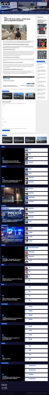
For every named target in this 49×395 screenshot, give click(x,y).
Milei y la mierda (6, 358)
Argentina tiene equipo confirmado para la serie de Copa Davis (37, 327)
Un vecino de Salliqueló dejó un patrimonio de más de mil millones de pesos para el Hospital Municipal (41, 71)
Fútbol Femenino (30, 306)
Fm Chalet (4, 8)
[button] (45, 12)
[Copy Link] (0, 8)
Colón (10, 13)
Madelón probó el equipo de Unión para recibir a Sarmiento (12, 279)
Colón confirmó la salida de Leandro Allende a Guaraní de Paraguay (11, 299)
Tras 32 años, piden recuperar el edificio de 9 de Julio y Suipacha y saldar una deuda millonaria (41, 94)
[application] (18, 77)
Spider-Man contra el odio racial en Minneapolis (35, 237)
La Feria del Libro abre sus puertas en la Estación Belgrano (36, 379)
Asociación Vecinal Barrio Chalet (17, 13)
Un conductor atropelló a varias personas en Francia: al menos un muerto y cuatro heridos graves (41, 98)
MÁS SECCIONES (7, 11)
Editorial (41, 11)
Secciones (38, 393)
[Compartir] (0, 9)
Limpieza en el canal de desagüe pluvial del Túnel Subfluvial (37, 154)
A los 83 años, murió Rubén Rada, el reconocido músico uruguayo (11, 378)
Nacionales (22, 11)
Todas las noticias (41, 393)
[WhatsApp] (0, 4)
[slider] (33, 76)
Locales (17, 11)
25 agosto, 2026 (5, 320)
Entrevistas (13, 11)
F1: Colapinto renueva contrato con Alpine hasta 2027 (30, 141)
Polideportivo (27, 139)
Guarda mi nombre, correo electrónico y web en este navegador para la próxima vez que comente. (14, 128)
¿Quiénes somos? (31, 13)
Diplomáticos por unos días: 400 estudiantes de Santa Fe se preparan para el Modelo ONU (41, 90)
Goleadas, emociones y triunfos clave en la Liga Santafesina (37, 307)
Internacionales (32, 11)
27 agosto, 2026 (5, 163)
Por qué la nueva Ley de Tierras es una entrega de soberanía (37, 355)
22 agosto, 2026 (5, 261)
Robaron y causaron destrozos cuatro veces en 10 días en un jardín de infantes (41, 78)
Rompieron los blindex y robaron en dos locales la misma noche (12, 201)
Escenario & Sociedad (31, 365)
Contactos (26, 13)
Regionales (26, 11)
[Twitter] (0, 6)
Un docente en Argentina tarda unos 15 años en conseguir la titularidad (12, 181)
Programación (38, 13)
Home (26, 392)
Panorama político (16, 139)
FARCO (3, 13)
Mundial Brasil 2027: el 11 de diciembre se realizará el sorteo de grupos (12, 319)
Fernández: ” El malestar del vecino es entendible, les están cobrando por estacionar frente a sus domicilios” (11, 260)
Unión (7, 13)
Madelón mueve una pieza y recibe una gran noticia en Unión (37, 268)
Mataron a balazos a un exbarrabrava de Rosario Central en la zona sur (12, 220)
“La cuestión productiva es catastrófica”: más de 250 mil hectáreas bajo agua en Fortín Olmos (41, 86)
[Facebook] (0, 5)
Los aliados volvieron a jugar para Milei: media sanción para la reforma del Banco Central (41, 82)
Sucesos (37, 11)
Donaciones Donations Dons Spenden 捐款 (41, 392)
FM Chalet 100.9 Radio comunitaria (29, 393)
